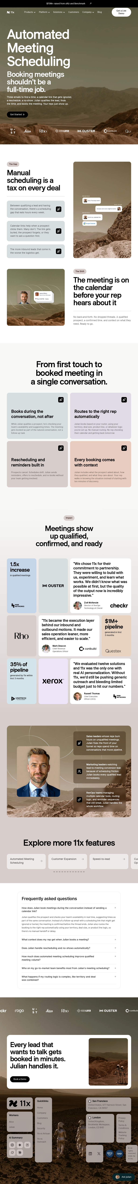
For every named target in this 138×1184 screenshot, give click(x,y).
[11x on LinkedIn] (12, 1145)
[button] (30, 12)
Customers (73, 12)
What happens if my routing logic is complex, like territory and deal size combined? (59, 978)
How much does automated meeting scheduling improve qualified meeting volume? (58, 958)
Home (40, 1108)
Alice (11, 1122)
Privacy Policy (121, 1119)
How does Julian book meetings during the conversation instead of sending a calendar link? (64, 910)
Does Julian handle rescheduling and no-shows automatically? (56, 948)
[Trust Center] (114, 1153)
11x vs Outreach (41, 1140)
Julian (12, 1127)
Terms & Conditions (123, 1126)
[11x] (20, 1103)
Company (41, 1113)
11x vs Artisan (43, 1134)
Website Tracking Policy (122, 1135)
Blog (99, 12)
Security (41, 1128)
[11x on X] (99, 1153)
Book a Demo (19, 1079)
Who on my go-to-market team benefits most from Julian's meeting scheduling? (65, 968)
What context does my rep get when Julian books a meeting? (55, 939)
